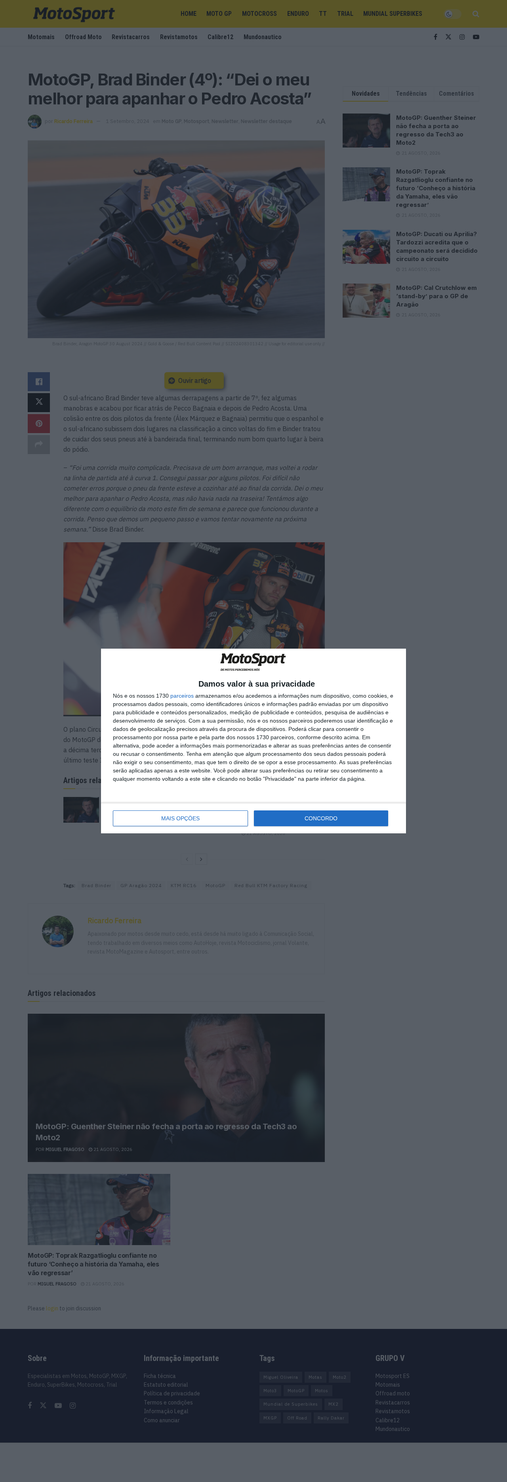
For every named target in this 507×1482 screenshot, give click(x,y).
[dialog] (253, 741)
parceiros (182, 695)
